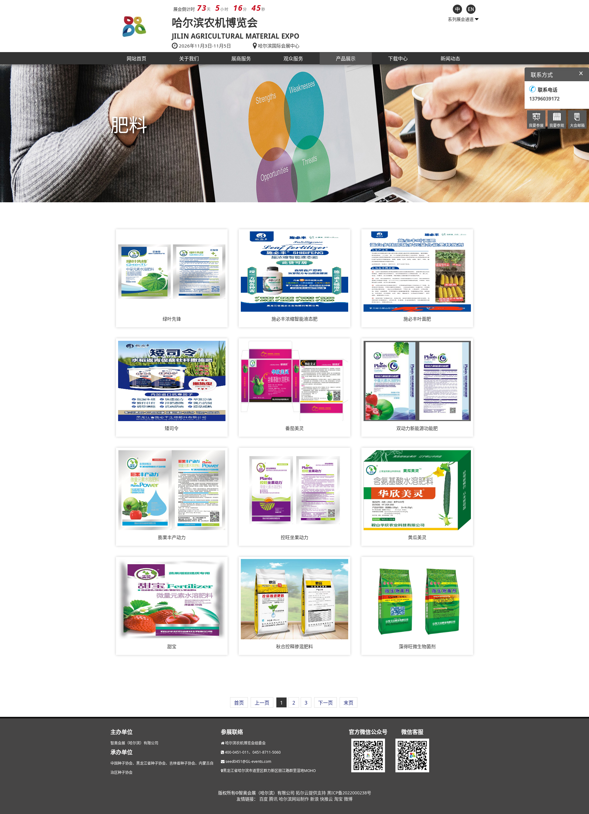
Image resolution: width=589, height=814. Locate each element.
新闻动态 (450, 58)
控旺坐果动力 (294, 537)
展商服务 (241, 58)
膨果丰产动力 (172, 537)
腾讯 (274, 799)
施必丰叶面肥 (417, 319)
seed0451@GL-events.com (248, 761)
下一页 (325, 702)
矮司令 (172, 428)
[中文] (457, 8)
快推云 (327, 799)
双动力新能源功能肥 (417, 428)
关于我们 (189, 58)
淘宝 (339, 799)
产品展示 (346, 58)
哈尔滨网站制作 (294, 799)
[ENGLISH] (470, 8)
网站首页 (136, 58)
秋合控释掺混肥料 (294, 646)
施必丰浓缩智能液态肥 (294, 319)
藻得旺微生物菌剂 (417, 646)
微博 (348, 799)
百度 (264, 799)
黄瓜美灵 (417, 537)
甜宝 (171, 646)
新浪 (315, 799)
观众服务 (293, 58)
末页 (348, 702)
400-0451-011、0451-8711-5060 (253, 752)
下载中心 (398, 58)
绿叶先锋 (172, 319)
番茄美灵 (294, 428)
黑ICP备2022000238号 (349, 793)
